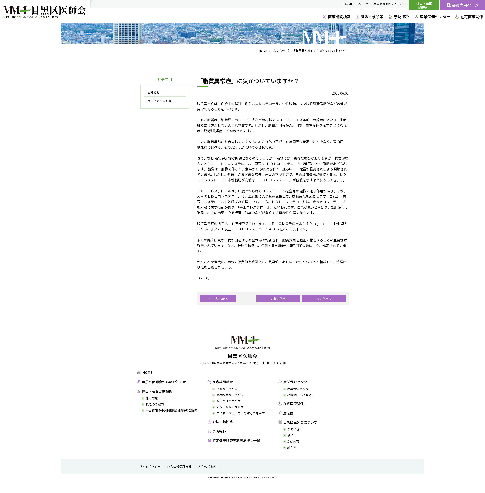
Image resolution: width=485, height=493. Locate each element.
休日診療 (152, 398)
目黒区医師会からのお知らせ (164, 381)
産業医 (288, 412)
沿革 (290, 435)
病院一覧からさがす (230, 407)
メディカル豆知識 (160, 101)
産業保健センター (435, 16)
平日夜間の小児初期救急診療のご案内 (171, 410)
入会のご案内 (207, 466)
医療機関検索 (339, 16)
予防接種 (401, 16)
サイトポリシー (149, 466)
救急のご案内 (155, 404)
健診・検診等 (372, 16)
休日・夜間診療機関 (424, 5)
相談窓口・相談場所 (300, 395)
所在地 (291, 447)
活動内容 (293, 441)
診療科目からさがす (230, 395)
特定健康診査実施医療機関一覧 (236, 440)
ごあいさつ (294, 429)
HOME (348, 3)
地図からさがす (227, 389)
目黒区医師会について (388, 4)
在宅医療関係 (471, 16)
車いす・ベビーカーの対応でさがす (240, 413)
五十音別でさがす (228, 401)
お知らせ (362, 4)
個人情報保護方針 (179, 466)
